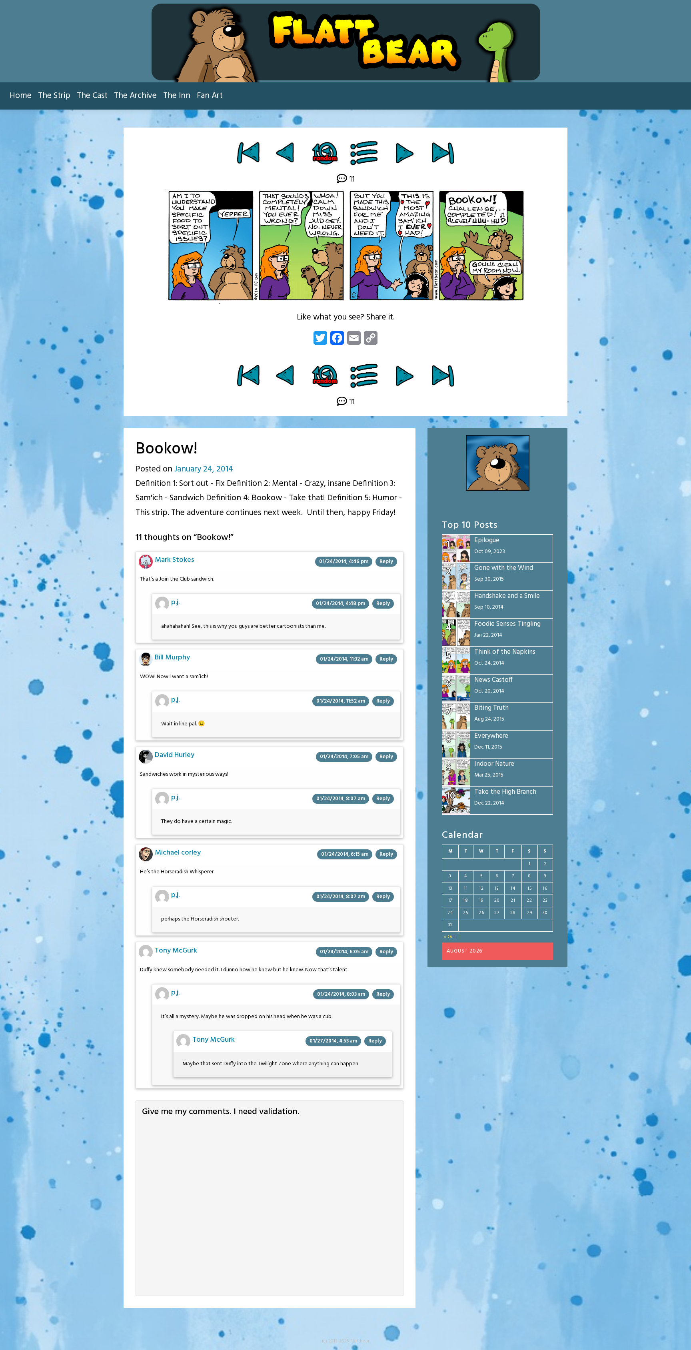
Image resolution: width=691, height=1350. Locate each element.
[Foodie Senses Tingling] (286, 152)
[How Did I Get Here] (248, 152)
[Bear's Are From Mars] (404, 152)
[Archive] (364, 152)
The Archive (135, 95)
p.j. (175, 602)
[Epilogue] (443, 152)
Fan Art (210, 95)
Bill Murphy (172, 657)
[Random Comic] (325, 152)
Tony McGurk (176, 951)
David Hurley (174, 755)
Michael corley (178, 853)
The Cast (92, 95)
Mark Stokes (174, 560)
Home (21, 95)
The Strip (54, 95)
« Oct (449, 937)
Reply (386, 561)
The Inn (176, 95)
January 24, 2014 (203, 469)
